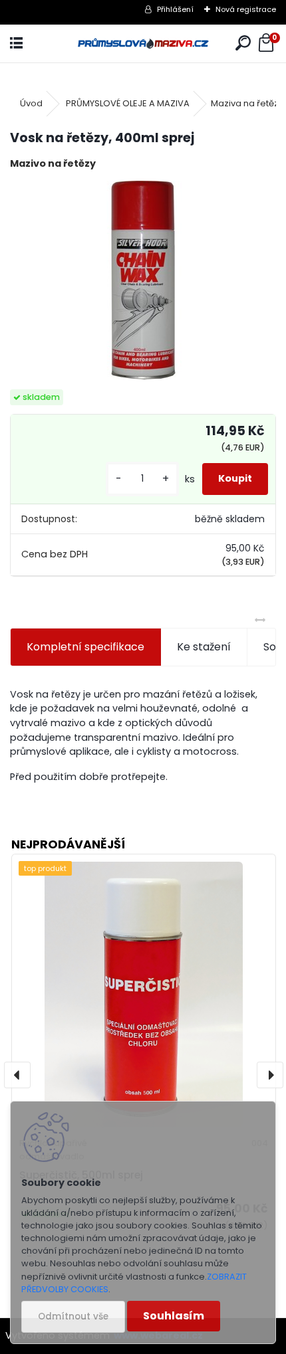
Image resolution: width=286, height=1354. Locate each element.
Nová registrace (245, 9)
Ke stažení (204, 646)
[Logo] (143, 43)
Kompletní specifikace (85, 646)
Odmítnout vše (73, 1316)
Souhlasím (173, 1315)
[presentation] (17, 1075)
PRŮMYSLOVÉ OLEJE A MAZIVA (128, 103)
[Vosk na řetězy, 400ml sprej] (143, 280)
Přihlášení (175, 9)
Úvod (31, 103)
